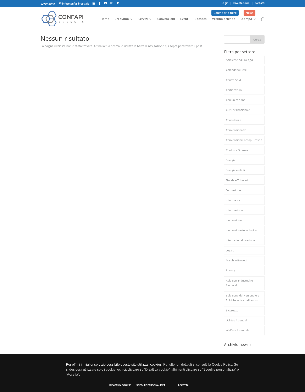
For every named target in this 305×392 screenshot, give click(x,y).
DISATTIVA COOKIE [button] (120, 385)
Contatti (260, 3)
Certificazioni (234, 90)
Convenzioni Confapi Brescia (244, 140)
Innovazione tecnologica (241, 230)
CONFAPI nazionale (238, 110)
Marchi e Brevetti (236, 260)
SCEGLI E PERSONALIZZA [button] (150, 385)
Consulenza (233, 120)
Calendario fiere (225, 13)
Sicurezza (232, 310)
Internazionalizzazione (240, 240)
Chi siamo (122, 19)
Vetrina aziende (223, 19)
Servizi (143, 19)
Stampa (246, 19)
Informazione (234, 210)
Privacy (230, 270)
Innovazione (234, 220)
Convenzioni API (236, 130)
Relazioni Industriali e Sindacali (239, 283)
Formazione (233, 190)
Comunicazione (235, 100)
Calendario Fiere (236, 70)
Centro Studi (234, 80)
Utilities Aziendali (236, 320)
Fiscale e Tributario (238, 180)
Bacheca (201, 19)
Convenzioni (166, 19)
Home (105, 19)
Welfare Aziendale (237, 330)
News (249, 13)
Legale (230, 250)
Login (225, 3)
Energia (230, 160)
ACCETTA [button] (183, 385)
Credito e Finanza (237, 150)
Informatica (233, 200)
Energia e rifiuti (235, 170)
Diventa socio (241, 3)
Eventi (184, 19)
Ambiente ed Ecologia (239, 60)
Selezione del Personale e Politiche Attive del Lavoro (242, 298)
